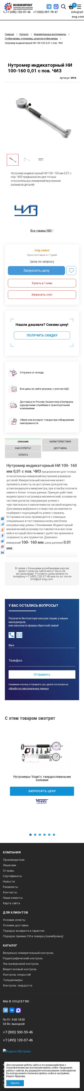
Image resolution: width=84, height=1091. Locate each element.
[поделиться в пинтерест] (2, 547)
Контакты (10, 892)
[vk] (11, 1010)
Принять (15, 1083)
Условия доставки (15, 925)
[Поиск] (63, 6)
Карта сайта (11, 903)
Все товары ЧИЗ (41, 230)
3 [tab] (40, 835)
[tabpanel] (42, 774)
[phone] (11, 635)
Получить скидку (42, 335)
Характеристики (60, 441)
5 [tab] (49, 835)
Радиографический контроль (23, 958)
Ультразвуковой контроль (21, 964)
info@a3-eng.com (77, 14)
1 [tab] (30, 835)
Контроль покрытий (17, 974)
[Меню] (79, 7)
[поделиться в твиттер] (2, 541)
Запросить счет (42, 294)
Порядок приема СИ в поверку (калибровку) (33, 936)
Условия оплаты (14, 920)
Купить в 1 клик (42, 283)
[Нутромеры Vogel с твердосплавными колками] (42, 752)
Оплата (23, 454)
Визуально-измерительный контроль (28, 953)
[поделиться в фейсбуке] (2, 536)
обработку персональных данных (29, 688)
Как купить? (23, 448)
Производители (13, 860)
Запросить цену (36, 270)
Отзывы (8, 870)
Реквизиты (10, 887)
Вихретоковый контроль (20, 969)
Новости (9, 881)
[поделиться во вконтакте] (2, 519)
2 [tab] (35, 835)
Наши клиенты (13, 898)
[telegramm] (49, 6)
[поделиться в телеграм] (2, 524)
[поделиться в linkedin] (2, 552)
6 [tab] (54, 835)
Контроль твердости (17, 985)
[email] (19, 635)
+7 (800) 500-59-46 (18, 1032)
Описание (23, 442)
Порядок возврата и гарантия (23, 931)
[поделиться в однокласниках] (2, 530)
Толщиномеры (13, 980)
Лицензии (9, 865)
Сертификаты (12, 876)
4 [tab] (44, 835)
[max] (56, 6)
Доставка (60, 448)
